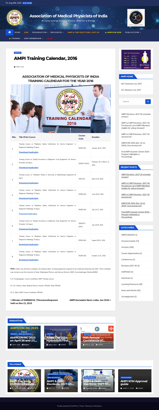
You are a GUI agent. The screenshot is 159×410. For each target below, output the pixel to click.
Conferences (126, 260)
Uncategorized (127, 297)
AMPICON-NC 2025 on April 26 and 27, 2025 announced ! (22, 340)
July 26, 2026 (54, 388)
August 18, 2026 (19, 388)
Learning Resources (130, 284)
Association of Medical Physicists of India (68, 16)
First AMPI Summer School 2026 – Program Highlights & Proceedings (136, 154)
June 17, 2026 (128, 388)
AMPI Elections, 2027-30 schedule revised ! (22, 384)
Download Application (28, 214)
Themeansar (97, 406)
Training (15, 38)
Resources (56, 32)
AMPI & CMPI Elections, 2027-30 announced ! (96, 384)
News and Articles (25, 334)
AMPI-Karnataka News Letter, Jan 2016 (89, 300)
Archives (18, 52)
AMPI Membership (33, 38)
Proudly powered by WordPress (68, 406)
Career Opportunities (130, 253)
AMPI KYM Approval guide (133, 382)
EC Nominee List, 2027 (131, 90)
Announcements (128, 241)
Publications (132, 32)
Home (17, 32)
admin (26, 345)
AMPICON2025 (128, 235)
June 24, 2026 (91, 388)
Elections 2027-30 (129, 266)
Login (50, 38)
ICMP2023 (125, 272)
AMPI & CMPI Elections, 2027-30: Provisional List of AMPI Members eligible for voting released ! (135, 125)
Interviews (125, 278)
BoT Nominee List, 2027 (131, 84)
